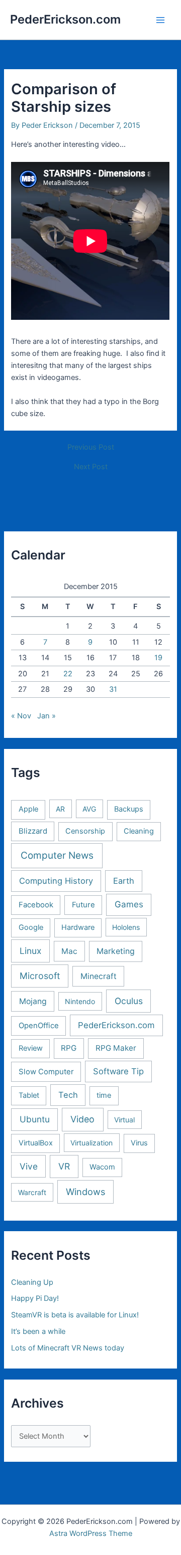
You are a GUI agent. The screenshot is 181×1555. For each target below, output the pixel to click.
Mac (69, 951)
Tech (68, 1095)
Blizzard (33, 831)
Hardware (78, 927)
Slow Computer (46, 1071)
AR (60, 809)
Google (31, 927)
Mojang (33, 1001)
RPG (68, 1048)
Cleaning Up (32, 1282)
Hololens (126, 927)
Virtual (124, 1119)
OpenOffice (39, 1025)
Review (31, 1048)
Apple (28, 809)
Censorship (85, 831)
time (104, 1095)
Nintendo (80, 1001)
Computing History (56, 881)
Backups (128, 809)
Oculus (129, 1001)
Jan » (46, 715)
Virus (139, 1142)
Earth (123, 881)
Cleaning (139, 831)
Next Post (91, 467)
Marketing (116, 951)
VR (64, 1166)
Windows (85, 1191)
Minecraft (98, 976)
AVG (89, 809)
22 (67, 673)
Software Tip (118, 1071)
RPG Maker (116, 1048)
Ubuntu (35, 1119)
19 (158, 657)
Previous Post (90, 447)
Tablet (29, 1095)
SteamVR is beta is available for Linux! (75, 1314)
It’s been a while (38, 1331)
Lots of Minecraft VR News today (67, 1347)
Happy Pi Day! (35, 1298)
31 (113, 689)
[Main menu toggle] (160, 20)
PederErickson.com (65, 19)
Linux (30, 950)
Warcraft (32, 1192)
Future (83, 904)
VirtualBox (36, 1142)
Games (129, 904)
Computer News (57, 855)
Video (82, 1119)
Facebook (36, 904)
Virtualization (91, 1142)
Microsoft (40, 975)
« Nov (21, 715)
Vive (29, 1166)
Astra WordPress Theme (90, 1533)
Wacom (102, 1167)
